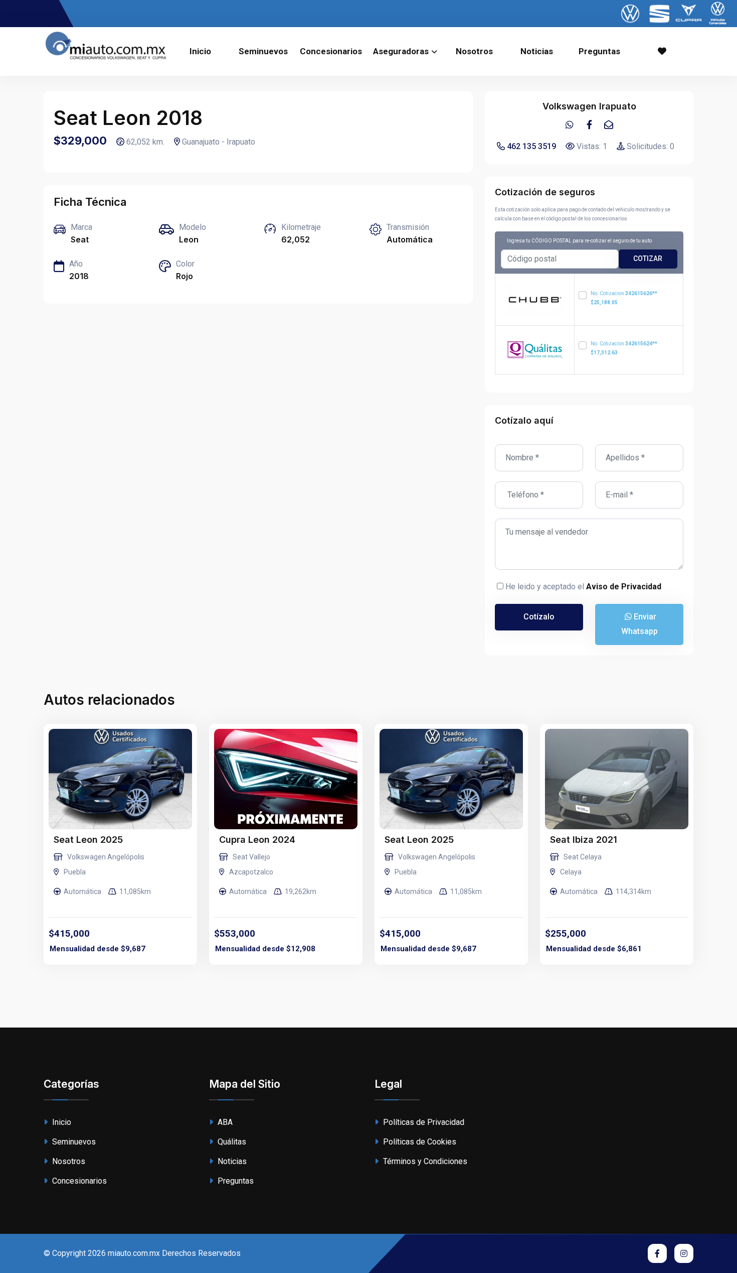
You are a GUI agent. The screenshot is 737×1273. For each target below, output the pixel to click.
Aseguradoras (401, 51)
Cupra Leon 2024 (257, 839)
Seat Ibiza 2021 (583, 839)
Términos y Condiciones (424, 1161)
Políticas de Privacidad (422, 1122)
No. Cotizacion (624, 298)
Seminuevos (263, 51)
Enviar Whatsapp (639, 624)
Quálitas (231, 1142)
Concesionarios (331, 51)
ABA (224, 1122)
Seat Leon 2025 (88, 839)
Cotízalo (539, 616)
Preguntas (599, 51)
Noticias (536, 51)
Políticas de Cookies (418, 1142)
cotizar (647, 258)
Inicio (200, 51)
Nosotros (474, 51)
